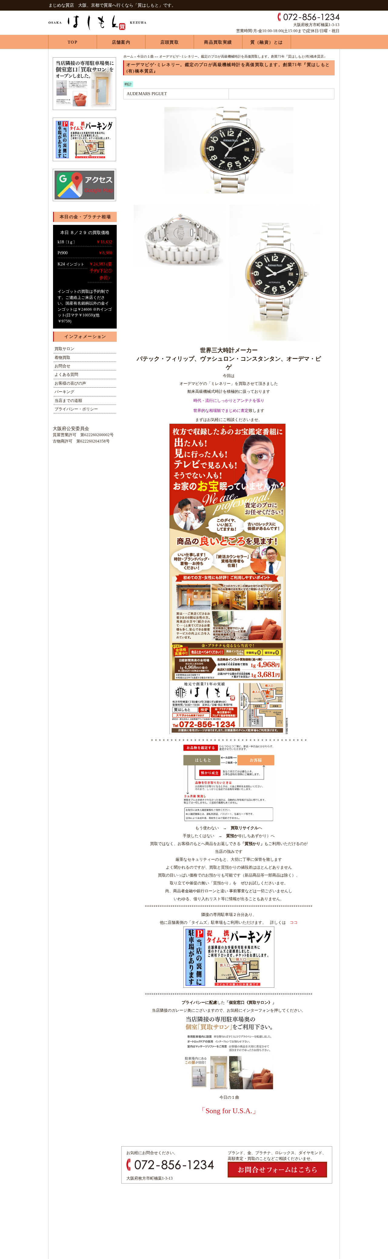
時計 (128, 84)
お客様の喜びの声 (70, 383)
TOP (73, 42)
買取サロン (64, 348)
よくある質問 (66, 374)
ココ (294, 922)
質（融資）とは (266, 42)
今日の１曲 (145, 56)
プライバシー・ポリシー (76, 409)
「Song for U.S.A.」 (228, 1111)
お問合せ (62, 366)
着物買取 (62, 357)
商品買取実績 (218, 42)
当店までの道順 (68, 400)
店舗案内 (121, 42)
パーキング (64, 391)
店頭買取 (169, 42)
